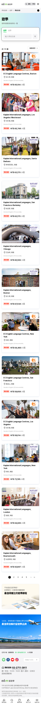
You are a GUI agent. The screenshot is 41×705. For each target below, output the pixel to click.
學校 (33, 4)
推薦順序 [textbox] (32, 48)
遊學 (5, 30)
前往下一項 (31, 577)
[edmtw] (7, 4)
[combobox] (33, 48)
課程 (29, 4)
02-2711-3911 (19, 667)
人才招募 (29, 652)
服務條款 (11, 652)
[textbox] (31, 660)
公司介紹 (4, 652)
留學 (9, 30)
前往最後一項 (34, 577)
